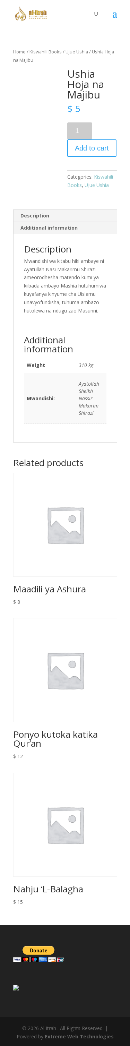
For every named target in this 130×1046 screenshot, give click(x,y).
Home (19, 52)
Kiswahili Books (45, 52)
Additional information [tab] (49, 227)
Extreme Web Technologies (79, 1036)
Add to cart (92, 148)
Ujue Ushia (77, 52)
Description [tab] (34, 215)
